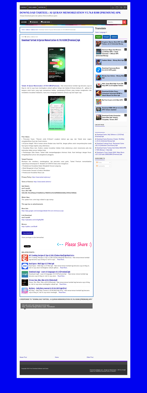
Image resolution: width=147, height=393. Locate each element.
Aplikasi (34, 22)
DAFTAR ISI (41, 7)
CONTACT (24, 7)
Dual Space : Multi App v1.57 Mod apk (41, 264)
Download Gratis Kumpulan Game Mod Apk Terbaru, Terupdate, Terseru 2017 (111, 117)
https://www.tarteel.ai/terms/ (42, 181)
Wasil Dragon (112, 369)
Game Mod (46, 22)
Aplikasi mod (34, 36)
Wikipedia (98, 371)
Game (108, 371)
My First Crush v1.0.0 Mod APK (112, 100)
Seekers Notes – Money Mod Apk (113, 60)
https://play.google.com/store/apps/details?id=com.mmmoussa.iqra (42, 211)
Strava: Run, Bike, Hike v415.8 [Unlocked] (43, 280)
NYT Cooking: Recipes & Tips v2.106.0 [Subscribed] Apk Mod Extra (51, 255)
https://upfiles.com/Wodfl (29, 226)
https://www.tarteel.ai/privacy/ (41, 177)
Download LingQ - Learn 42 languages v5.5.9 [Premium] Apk (49, 272)
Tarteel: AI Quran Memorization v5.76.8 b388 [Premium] (40, 86)
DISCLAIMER (33, 7)
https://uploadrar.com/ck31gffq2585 (33, 220)
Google (124, 369)
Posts (100, 162)
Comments (101, 166)
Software (113, 371)
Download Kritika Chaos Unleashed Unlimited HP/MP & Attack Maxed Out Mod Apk (112, 93)
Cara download (27, 233)
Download (103, 371)
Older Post (90, 357)
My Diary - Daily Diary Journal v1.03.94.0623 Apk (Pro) (48, 288)
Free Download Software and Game (39, 368)
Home (24, 22)
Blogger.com (99, 369)
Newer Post (23, 357)
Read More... (61, 259)
